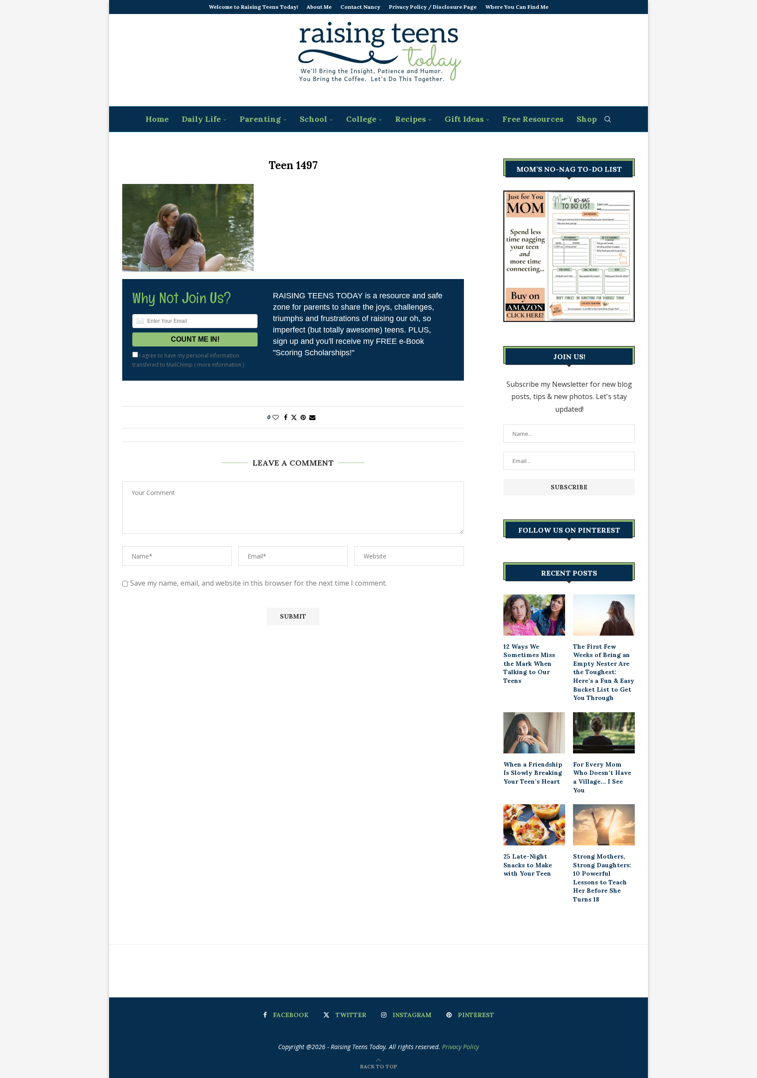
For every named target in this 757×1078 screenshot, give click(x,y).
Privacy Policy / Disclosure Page (433, 7)
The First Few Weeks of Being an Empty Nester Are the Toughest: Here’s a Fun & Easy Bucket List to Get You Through (603, 672)
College (361, 119)
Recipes (410, 119)
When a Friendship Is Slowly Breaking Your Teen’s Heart (532, 772)
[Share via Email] (312, 417)
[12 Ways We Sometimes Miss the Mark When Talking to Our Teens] (534, 615)
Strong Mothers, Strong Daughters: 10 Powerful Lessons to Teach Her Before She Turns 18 (602, 877)
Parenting (260, 119)
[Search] (607, 119)
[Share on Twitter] (294, 417)
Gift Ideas (464, 119)
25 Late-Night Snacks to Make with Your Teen (527, 864)
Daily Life (201, 119)
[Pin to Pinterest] (303, 417)
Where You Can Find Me (516, 7)
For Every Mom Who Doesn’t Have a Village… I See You (602, 777)
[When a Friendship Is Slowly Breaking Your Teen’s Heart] (534, 732)
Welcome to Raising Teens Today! (253, 7)
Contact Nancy (360, 7)
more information (219, 364)
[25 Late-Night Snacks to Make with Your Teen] (534, 824)
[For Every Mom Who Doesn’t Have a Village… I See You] (604, 732)
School (313, 119)
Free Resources (532, 119)
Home (157, 119)
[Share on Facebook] (285, 417)
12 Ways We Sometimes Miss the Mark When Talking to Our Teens (529, 664)
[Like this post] (275, 417)
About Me (319, 7)
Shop (587, 119)
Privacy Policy (460, 1047)
